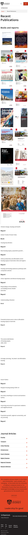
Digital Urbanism (5, 458)
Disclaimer (2, 526)
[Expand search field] (25, 3)
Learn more (14, 495)
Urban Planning (5, 446)
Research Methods (6, 466)
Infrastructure (4, 450)
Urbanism (4, 8)
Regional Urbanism (6, 462)
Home (2, 11)
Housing (3, 437)
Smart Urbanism (5, 454)
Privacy (6, 526)
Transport (3, 441)
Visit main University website (20, 516)
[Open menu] (21, 4)
